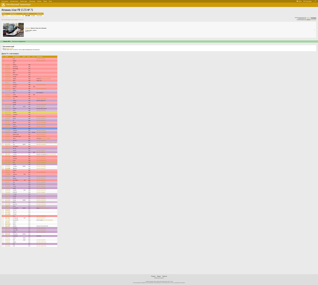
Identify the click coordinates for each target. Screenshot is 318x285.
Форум (159, 276)
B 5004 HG (8, 78)
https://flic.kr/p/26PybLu (41, 130)
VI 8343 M (7, 94)
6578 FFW (7, 166)
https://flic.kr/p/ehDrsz (41, 58)
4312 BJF (7, 122)
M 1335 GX (8, 80)
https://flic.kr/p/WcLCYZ (41, 180)
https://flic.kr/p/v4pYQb (41, 124)
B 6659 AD (8, 73)
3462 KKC (7, 232)
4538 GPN (7, 190)
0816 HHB (7, 200)
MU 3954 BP (8, 104)
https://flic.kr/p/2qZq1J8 (41, 144)
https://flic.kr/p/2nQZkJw (45, 208)
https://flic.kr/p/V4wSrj (41, 178)
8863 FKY (7, 176)
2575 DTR (7, 156)
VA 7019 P (7, 86)
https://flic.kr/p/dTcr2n (41, 106)
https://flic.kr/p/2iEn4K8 (41, 196)
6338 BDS (7, 120)
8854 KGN (7, 224)
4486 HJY (7, 206)
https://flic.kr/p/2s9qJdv (41, 229)
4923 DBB (7, 152)
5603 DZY (7, 172)
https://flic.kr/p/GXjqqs (41, 120)
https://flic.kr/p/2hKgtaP (41, 140)
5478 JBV (7, 216)
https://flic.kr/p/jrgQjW (41, 192)
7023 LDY (7, 234)
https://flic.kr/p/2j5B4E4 (41, 182)
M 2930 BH (8, 75)
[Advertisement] (159, 261)
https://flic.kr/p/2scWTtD (41, 241)
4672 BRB (7, 124)
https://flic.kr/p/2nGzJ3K (41, 190)
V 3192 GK (7, 110)
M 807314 (7, 71)
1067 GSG (7, 194)
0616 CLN (7, 88)
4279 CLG (7, 138)
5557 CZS (7, 150)
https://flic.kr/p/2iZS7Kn (41, 118)
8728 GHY (7, 188)
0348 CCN (7, 126)
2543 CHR (7, 134)
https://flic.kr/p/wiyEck (41, 198)
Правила (164, 276)
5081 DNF (7, 154)
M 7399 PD (8, 96)
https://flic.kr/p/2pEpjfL (41, 184)
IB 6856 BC (8, 84)
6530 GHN (7, 186)
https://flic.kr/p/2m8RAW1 (42, 132)
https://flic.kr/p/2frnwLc (41, 218)
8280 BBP (7, 118)
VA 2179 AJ (8, 112)
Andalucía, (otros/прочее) (15, 15)
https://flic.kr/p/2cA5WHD (42, 98)
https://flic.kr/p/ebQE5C (41, 172)
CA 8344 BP (8, 116)
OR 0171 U (8, 108)
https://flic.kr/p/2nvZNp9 (41, 243)
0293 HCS (7, 202)
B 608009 (7, 65)
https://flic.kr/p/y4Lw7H (41, 206)
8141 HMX (7, 204)
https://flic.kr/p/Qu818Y (41, 168)
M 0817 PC (8, 146)
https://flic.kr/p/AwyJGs (41, 162)
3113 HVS (7, 212)
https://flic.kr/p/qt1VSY (41, 156)
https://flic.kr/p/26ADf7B (41, 88)
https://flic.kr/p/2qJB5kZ (48, 220)
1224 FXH (7, 178)
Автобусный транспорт (18, 4)
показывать (313, 19)
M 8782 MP (8, 90)
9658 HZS (7, 210)
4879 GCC (7, 184)
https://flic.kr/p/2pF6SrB (41, 200)
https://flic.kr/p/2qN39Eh (46, 78)
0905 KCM (7, 230)
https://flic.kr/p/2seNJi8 (41, 136)
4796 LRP (7, 240)
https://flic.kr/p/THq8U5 (41, 158)
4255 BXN (7, 128)
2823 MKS (7, 246)
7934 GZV (7, 196)
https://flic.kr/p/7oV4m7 (41, 110)
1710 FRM (7, 174)
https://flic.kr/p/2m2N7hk (41, 160)
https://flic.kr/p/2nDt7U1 (41, 231)
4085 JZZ (7, 228)
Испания (6, 15)
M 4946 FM (8, 76)
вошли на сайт (9, 48)
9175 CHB (7, 142)
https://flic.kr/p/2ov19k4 (41, 204)
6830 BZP (7, 132)
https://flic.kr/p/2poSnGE (41, 176)
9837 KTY (7, 236)
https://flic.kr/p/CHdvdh (51, 154)
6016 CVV (7, 148)
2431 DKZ (7, 158)
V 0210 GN (7, 114)
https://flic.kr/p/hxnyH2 (41, 186)
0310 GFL (7, 182)
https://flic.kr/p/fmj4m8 (41, 60)
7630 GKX (7, 192)
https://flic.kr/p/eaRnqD (41, 84)
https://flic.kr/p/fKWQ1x (41, 164)
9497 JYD (7, 222)
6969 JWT (7, 226)
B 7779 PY (7, 98)
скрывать (308, 17)
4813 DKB (7, 162)
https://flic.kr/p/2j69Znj (41, 116)
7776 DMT (8, 164)
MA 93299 (7, 69)
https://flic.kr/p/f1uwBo (41, 134)
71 (3, 59)
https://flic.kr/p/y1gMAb (45, 138)
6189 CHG (7, 136)
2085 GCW (7, 180)
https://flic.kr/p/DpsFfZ (41, 150)
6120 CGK (7, 140)
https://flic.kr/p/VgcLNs (41, 188)
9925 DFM (7, 144)
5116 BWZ (8, 130)
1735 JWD (7, 220)
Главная (153, 276)
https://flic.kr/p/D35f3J (41, 202)
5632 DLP (7, 160)
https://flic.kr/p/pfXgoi (41, 152)
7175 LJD (7, 238)
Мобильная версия (159, 278)
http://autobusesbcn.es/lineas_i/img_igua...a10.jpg (46, 142)
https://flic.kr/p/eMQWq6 (41, 122)
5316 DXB (7, 168)
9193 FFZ (7, 170)
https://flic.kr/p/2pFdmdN (41, 245)
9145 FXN (7, 106)
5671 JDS (7, 218)
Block (29, 31)
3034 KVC (7, 208)
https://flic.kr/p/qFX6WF (41, 216)
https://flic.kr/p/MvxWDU (41, 104)
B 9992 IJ (7, 82)
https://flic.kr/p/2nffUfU (41, 239)
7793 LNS (7, 242)
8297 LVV (7, 244)
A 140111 (7, 67)
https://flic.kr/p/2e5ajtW (41, 166)
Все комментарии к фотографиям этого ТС (12, 19)
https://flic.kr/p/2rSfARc (41, 126)
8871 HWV (7, 214)
